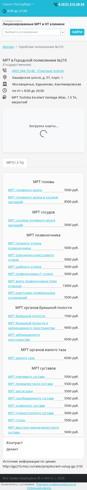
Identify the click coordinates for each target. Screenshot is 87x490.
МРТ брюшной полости (26, 316)
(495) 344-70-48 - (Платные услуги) (38, 71)
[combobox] (34, 32)
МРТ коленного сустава (26, 405)
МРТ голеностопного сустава (31, 413)
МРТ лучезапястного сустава (30, 384)
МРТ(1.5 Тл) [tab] (15, 162)
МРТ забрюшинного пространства (24, 337)
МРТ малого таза (21, 358)
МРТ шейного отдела (24, 267)
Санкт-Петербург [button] (17, 4)
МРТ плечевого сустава (26, 376)
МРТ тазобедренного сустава (31, 398)
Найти (77, 32)
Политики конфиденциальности (56, 484)
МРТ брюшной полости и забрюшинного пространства (31, 325)
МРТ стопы (16, 420)
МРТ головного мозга (25, 190)
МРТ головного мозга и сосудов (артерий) (33, 199)
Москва (8, 47)
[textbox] (32, 32)
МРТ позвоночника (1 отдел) (30, 274)
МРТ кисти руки (20, 391)
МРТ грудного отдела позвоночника (24, 245)
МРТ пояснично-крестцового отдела (31, 257)
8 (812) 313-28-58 (71, 4)
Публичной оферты (39, 488)
